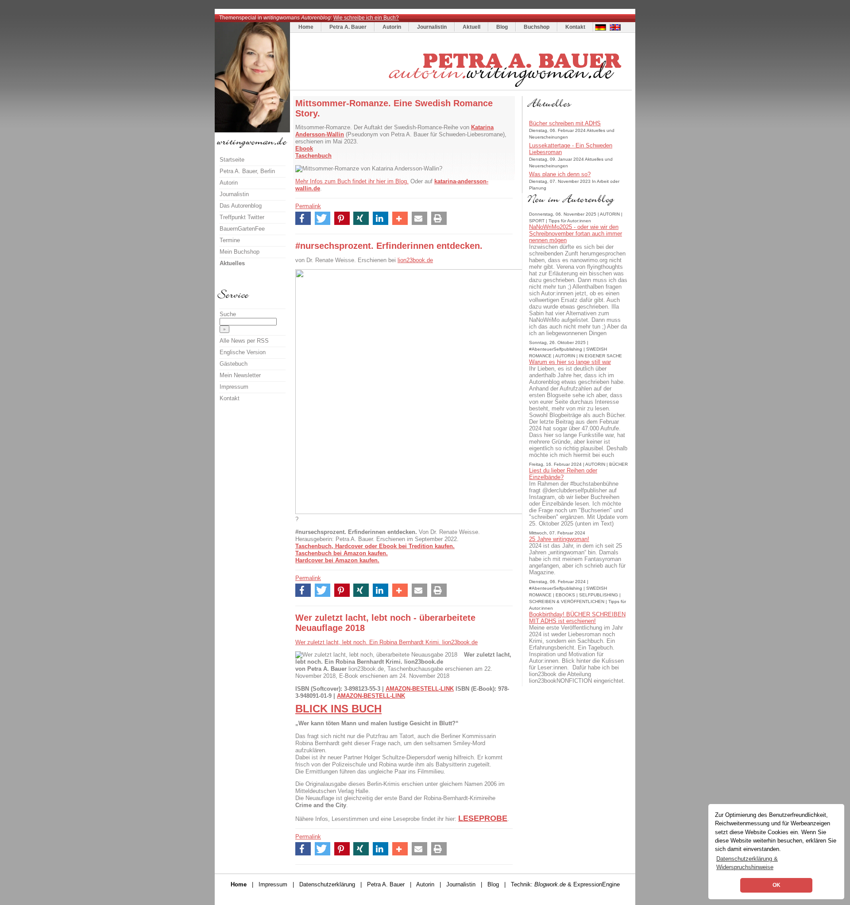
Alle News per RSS (244, 340)
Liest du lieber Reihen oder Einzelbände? (563, 473)
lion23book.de (415, 260)
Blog (502, 27)
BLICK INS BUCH (338, 709)
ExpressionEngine (596, 884)
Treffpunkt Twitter (242, 217)
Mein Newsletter (240, 375)
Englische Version (243, 352)
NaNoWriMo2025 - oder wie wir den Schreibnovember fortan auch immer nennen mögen (575, 234)
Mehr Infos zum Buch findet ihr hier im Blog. (352, 181)
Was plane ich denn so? (560, 174)
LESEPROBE (482, 818)
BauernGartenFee (242, 228)
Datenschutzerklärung (327, 884)
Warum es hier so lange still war (570, 362)
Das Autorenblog (241, 205)
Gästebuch (233, 363)
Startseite (232, 159)
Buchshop (536, 27)
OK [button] (776, 885)
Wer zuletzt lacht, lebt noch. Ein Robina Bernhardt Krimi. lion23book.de (386, 642)
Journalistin (432, 27)
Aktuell (471, 27)
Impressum (234, 386)
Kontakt (575, 27)
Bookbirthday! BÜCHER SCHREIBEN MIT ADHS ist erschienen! (577, 617)
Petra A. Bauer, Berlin (247, 171)
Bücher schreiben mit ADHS (565, 123)
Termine (230, 240)
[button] (303, 218)
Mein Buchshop (239, 251)
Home (305, 27)
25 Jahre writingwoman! (559, 539)
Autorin (391, 27)
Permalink (308, 206)
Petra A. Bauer (348, 27)
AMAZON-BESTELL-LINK (420, 688)
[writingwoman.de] (462, 88)
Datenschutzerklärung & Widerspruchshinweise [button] (747, 862)
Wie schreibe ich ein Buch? (366, 17)
